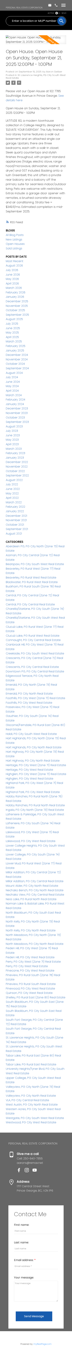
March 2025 (14, 341)
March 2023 (14, 449)
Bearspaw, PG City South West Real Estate (35, 564)
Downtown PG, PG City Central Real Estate (35, 671)
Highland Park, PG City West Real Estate (33, 792)
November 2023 (17, 413)
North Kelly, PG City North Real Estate (31, 930)
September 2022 (17, 475)
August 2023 (14, 426)
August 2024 (14, 373)
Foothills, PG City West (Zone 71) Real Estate (35, 698)
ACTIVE (51, 13)
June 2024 (13, 382)
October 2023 (15, 418)
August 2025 (14, 319)
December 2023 (17, 408)
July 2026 (12, 270)
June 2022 (13, 489)
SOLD (64, 13)
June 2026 (13, 275)
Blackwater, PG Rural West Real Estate (32, 582)
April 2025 (12, 337)
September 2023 (17, 422)
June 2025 (13, 328)
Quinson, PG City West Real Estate (29, 993)
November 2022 (17, 467)
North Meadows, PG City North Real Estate (34, 944)
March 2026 (14, 288)
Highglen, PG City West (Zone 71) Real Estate (36, 774)
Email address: (24, 1260)
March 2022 (14, 502)
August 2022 (14, 480)
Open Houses (15, 244)
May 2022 (12, 493)
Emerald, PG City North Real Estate (29, 694)
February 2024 (15, 400)
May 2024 (12, 386)
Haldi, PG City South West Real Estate (31, 734)
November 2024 (17, 359)
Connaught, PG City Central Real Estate (33, 640)
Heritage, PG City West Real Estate (29, 770)
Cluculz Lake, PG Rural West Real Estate (32, 636)
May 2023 (12, 440)
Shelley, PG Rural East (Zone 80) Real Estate (35, 997)
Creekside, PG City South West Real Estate (35, 653)
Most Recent (14, 261)
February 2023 (15, 453)
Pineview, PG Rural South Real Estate (31, 984)
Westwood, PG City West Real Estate (31, 1122)
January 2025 (15, 350)
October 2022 (15, 471)
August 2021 (14, 534)
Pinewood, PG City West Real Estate (30, 989)
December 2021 (16, 516)
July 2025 (12, 324)
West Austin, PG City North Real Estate (32, 1105)
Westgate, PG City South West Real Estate (35, 1118)
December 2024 (17, 355)
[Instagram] (29, 1171)
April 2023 (12, 444)
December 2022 (17, 462)
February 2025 (15, 346)
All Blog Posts (15, 235)
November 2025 (17, 306)
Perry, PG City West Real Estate (27, 966)
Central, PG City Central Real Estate (30, 604)
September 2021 (17, 529)
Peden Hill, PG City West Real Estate (30, 957)
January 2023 (15, 458)
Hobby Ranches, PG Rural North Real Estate (35, 805)
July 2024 (12, 377)
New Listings (14, 240)
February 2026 (15, 292)
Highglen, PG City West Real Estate (29, 779)
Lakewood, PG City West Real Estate (30, 841)
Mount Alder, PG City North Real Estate (32, 886)
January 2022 (15, 511)
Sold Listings (14, 248)
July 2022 (12, 484)
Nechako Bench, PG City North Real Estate (34, 890)
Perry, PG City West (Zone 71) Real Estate (33, 962)
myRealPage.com (42, 1344)
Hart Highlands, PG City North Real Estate (34, 747)
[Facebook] (21, 1171)
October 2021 (15, 525)
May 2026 (12, 279)
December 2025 (17, 301)
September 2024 (17, 368)
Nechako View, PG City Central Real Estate (35, 895)
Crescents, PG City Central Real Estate (32, 667)
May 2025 (12, 333)
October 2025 (15, 310)
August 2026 (14, 266)
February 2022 (15, 507)
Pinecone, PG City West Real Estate (30, 971)
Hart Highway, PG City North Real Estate (33, 761)
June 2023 (13, 435)
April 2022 (12, 498)
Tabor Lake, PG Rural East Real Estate (31, 1064)
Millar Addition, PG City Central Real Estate (34, 881)
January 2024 (15, 404)
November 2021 (16, 520)
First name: (21, 1225)
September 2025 (17, 315)
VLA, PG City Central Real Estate (27, 1100)
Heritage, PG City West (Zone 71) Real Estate (36, 765)
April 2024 (12, 391)
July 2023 (12, 431)
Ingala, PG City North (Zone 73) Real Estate (35, 810)
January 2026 (15, 297)
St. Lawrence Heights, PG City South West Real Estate (36, 76)
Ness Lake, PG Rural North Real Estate (31, 899)
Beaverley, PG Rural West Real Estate (31, 578)
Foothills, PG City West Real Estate (29, 703)
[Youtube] (36, 1171)
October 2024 (15, 364)
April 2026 (12, 283)
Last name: (21, 1242)
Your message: (24, 1278)
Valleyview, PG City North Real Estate (31, 1096)
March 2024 (14, 395)
